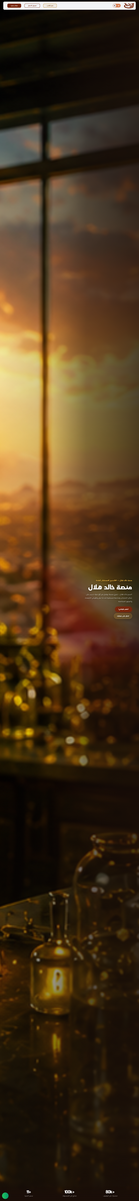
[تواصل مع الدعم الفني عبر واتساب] (5, 1195)
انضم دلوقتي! (123, 609)
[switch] (117, 5)
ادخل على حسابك (123, 616)
